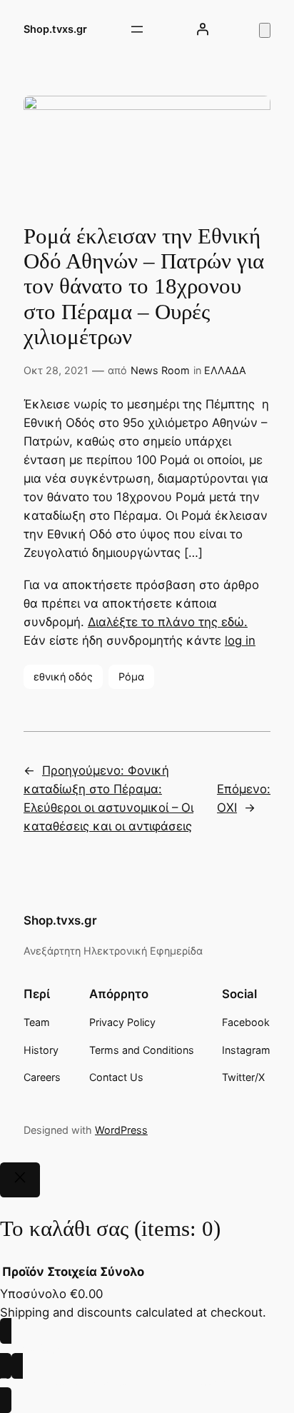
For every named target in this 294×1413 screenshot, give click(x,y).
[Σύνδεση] (203, 29)
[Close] (20, 1180)
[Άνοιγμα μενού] (137, 29)
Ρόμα (131, 676)
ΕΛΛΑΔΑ (225, 370)
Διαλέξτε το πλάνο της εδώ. (168, 622)
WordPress (121, 1130)
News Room (160, 370)
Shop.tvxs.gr (55, 29)
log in (240, 640)
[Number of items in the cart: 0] (264, 30)
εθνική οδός (63, 676)
